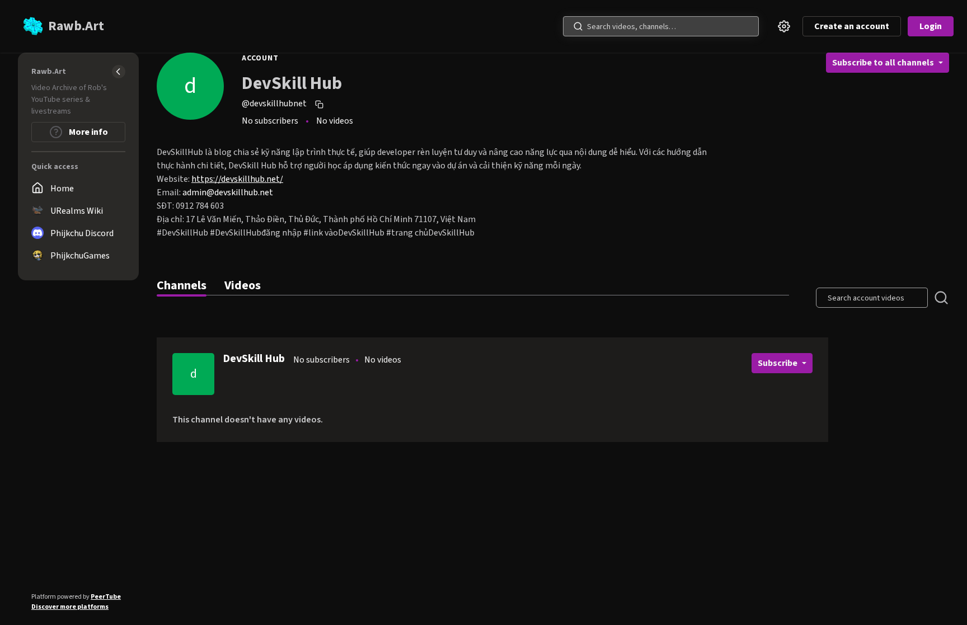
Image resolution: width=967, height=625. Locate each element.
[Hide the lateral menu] (118, 71)
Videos (242, 285)
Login (930, 26)
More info (87, 132)
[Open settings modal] (784, 26)
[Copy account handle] (320, 104)
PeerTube (106, 596)
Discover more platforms (70, 607)
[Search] (578, 26)
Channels (181, 285)
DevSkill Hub (254, 358)
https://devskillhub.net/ (237, 179)
